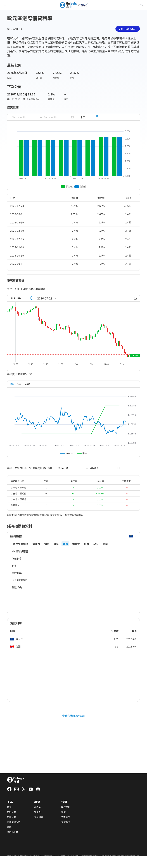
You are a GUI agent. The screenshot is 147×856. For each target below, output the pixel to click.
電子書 (37, 811)
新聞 (9, 826)
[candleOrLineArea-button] (31, 298)
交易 (127, 29)
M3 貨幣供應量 (20, 551)
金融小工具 (12, 831)
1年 (12, 384)
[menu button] (5, 5)
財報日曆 (11, 816)
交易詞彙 (38, 816)
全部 (27, 384)
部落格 (37, 806)
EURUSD (16, 298)
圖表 (9, 806)
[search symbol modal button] (142, 5)
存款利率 (17, 558)
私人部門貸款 (19, 580)
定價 (63, 811)
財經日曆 (11, 811)
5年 (19, 384)
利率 (14, 565)
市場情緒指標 (13, 821)
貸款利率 (17, 573)
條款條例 (65, 821)
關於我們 (65, 806)
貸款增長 (17, 587)
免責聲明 (65, 816)
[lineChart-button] (97, 117)
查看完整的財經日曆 (73, 715)
